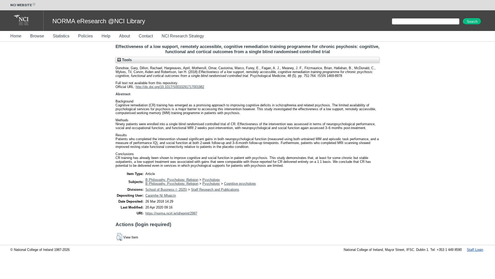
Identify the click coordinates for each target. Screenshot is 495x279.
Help (106, 36)
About (124, 36)
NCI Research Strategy (183, 36)
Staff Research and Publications (215, 190)
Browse (37, 36)
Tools (126, 60)
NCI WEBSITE (21, 5)
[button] (119, 237)
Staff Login (475, 250)
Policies (85, 36)
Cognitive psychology (240, 184)
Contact (146, 36)
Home (15, 36)
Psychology (211, 180)
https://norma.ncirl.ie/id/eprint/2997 (171, 213)
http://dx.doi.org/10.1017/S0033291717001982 (170, 87)
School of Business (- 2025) (166, 190)
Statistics (61, 36)
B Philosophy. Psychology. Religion (171, 180)
